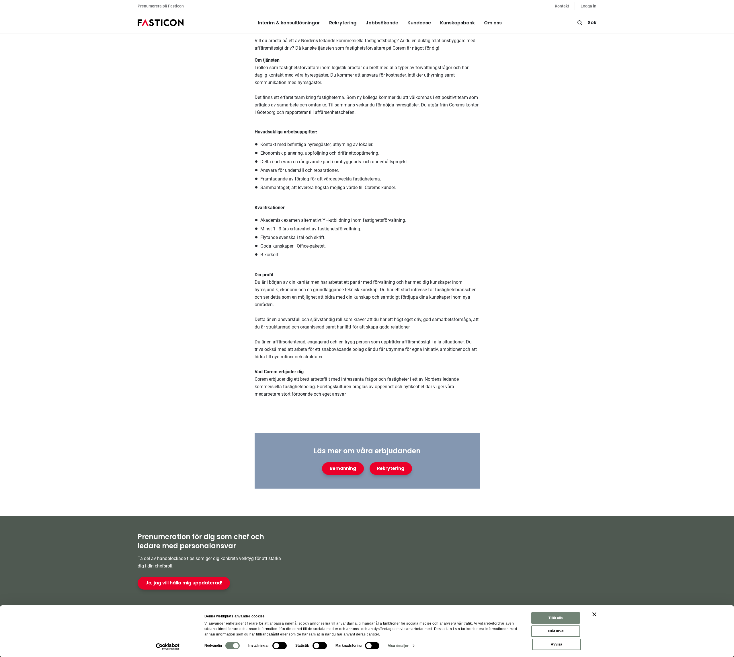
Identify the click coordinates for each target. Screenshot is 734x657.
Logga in (588, 6)
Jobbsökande (382, 23)
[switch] (279, 645)
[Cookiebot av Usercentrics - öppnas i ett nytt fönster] (168, 646)
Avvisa (556, 644)
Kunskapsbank (457, 23)
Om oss (493, 23)
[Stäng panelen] (594, 614)
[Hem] (161, 23)
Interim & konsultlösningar (289, 23)
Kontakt (562, 6)
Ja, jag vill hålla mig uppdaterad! (183, 583)
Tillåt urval (555, 631)
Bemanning (343, 468)
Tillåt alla (555, 618)
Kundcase (419, 23)
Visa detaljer (398, 646)
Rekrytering (342, 23)
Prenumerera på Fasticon (161, 6)
